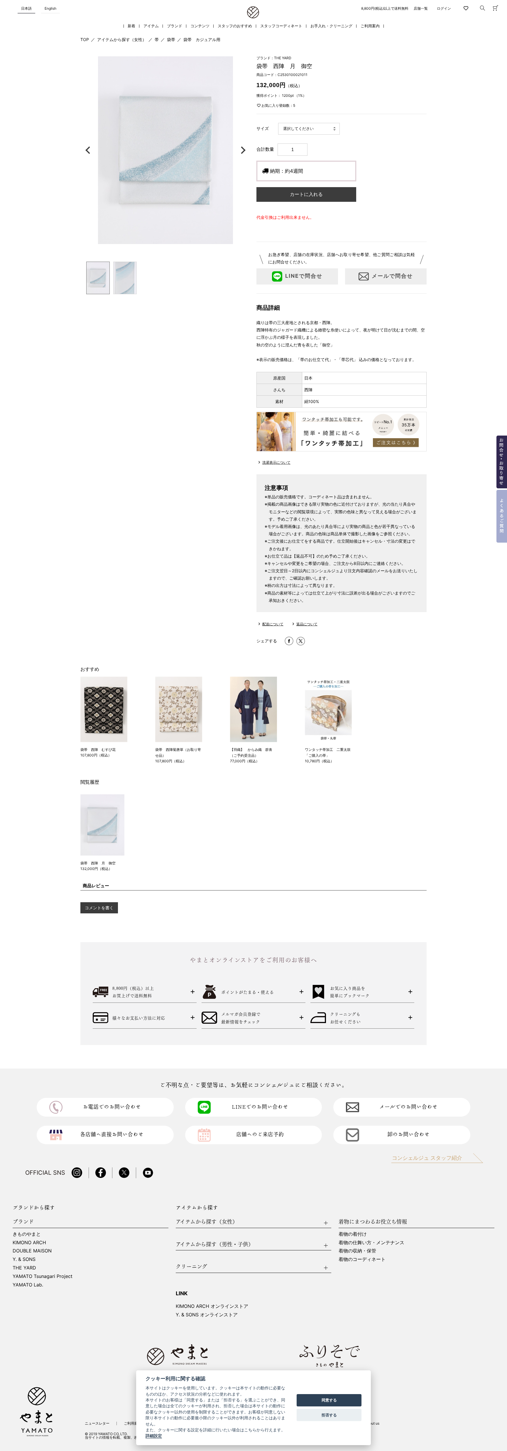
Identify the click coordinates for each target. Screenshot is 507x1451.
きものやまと (27, 1234)
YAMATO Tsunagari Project (42, 1276)
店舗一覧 (421, 8)
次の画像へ (242, 150)
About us (372, 1423)
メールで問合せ (392, 276)
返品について (306, 624)
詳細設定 (154, 1436)
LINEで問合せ (303, 276)
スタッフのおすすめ (235, 26)
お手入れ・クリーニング (331, 26)
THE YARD (24, 1268)
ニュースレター (97, 1423)
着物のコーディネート (362, 1259)
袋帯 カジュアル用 (201, 39)
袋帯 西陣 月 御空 (98, 863)
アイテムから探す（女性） (121, 39)
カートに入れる (306, 194)
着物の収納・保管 (357, 1251)
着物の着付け (353, 1234)
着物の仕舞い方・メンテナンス (371, 1242)
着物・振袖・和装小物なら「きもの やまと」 (253, 12)
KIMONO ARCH (29, 1242)
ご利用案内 (370, 26)
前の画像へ (89, 150)
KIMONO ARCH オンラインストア (212, 1306)
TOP (84, 39)
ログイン (444, 8)
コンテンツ (199, 26)
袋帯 (171, 39)
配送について (272, 624)
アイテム (151, 26)
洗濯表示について (276, 462)
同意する (329, 1400)
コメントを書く (99, 907)
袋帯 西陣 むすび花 (98, 749)
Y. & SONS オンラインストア (207, 1315)
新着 (131, 26)
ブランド (174, 26)
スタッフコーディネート (281, 26)
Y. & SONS (24, 1259)
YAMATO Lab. (28, 1285)
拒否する (329, 1415)
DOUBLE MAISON (32, 1251)
